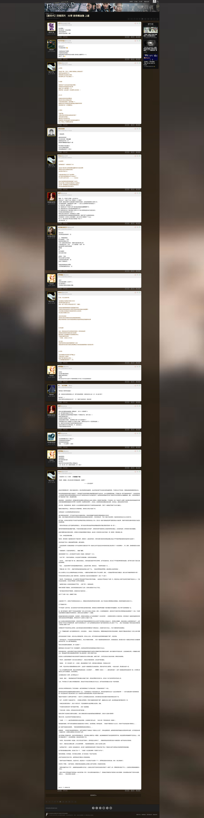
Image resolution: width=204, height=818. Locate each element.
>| (157, 19)
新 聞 (131, 1)
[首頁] (60, 6)
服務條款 (144, 814)
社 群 (140, 1)
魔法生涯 (146, 1)
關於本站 (139, 814)
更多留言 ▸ (93, 795)
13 (151, 19)
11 (145, 19)
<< (131, 19)
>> (154, 19)
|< (128, 19)
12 (148, 19)
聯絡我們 (155, 814)
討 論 (136, 1)
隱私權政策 (149, 814)
